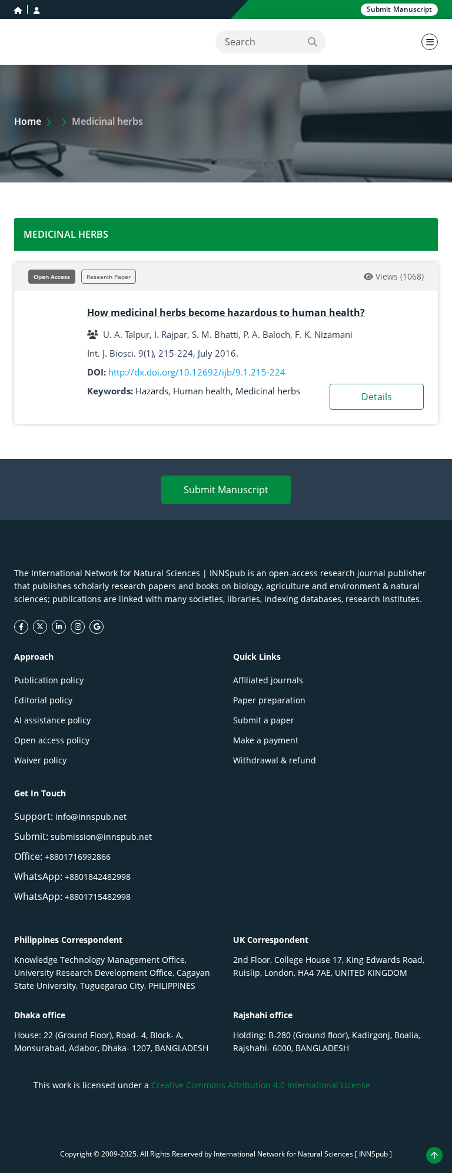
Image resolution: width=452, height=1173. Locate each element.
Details (376, 396)
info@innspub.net (91, 816)
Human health (202, 391)
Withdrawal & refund (274, 760)
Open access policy (51, 740)
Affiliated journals (268, 680)
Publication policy (49, 680)
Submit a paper (263, 720)
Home (27, 121)
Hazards (151, 391)
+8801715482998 (98, 896)
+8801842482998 (98, 876)
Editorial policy (43, 700)
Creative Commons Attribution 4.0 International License (260, 1085)
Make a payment (265, 740)
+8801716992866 (78, 856)
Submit (399, 9)
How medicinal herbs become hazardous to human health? (226, 312)
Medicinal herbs (267, 391)
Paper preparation (269, 700)
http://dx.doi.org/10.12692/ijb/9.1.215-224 (196, 372)
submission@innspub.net (101, 836)
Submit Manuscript (226, 489)
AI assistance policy (52, 720)
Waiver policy (40, 760)
